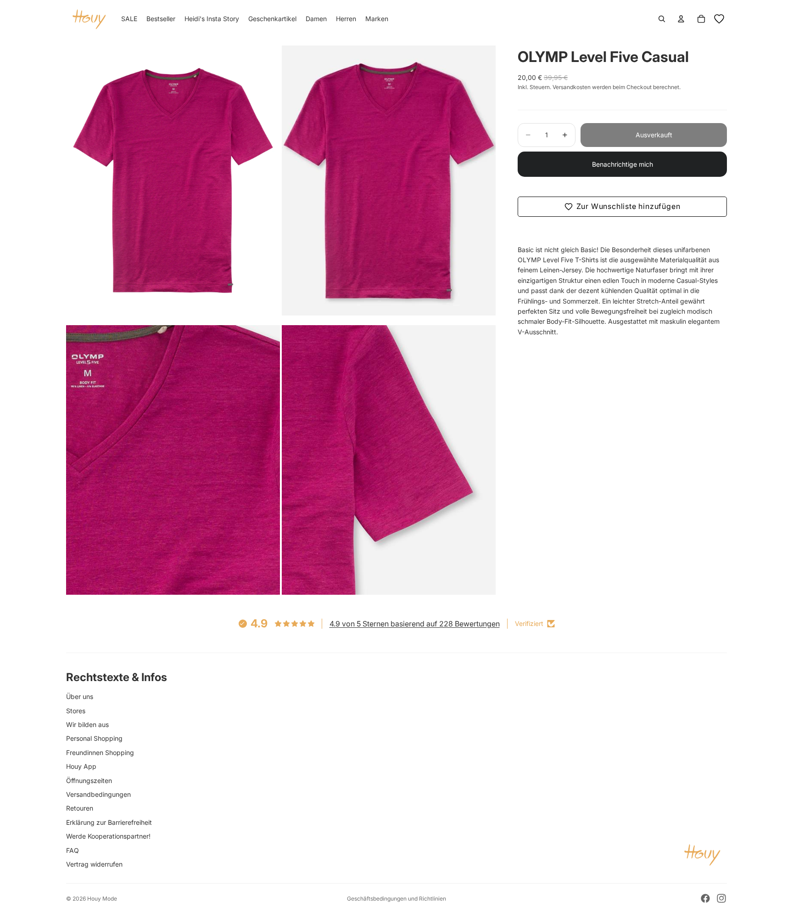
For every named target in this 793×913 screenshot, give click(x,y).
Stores (75, 711)
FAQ (72, 850)
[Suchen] (662, 19)
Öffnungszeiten (89, 780)
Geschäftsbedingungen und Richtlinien (396, 898)
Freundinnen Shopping (100, 752)
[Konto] (681, 19)
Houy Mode (102, 898)
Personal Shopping (94, 738)
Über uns (79, 696)
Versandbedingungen (98, 794)
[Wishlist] (719, 18)
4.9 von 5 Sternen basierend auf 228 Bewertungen (414, 623)
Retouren (79, 808)
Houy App (81, 766)
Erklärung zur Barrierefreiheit (109, 822)
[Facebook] (705, 898)
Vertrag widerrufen (94, 864)
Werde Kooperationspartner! (108, 836)
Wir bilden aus (87, 724)
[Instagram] (721, 898)
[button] (622, 207)
